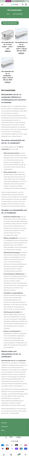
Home (8, 14)
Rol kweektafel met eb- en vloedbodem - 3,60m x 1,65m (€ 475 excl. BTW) (7, 76)
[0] (18, 454)
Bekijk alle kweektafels (10, 23)
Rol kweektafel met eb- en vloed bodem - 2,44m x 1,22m (7, 45)
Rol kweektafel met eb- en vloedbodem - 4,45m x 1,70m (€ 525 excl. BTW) (21, 47)
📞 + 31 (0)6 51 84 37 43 (18, 1)
